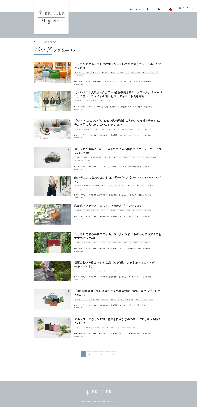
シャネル (112, 129)
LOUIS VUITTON (96, 157)
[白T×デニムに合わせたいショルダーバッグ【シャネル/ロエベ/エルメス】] (98, 190)
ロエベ (89, 160)
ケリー (113, 72)
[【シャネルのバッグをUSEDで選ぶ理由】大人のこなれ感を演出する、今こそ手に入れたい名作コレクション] (98, 133)
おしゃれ (97, 72)
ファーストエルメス (125, 210)
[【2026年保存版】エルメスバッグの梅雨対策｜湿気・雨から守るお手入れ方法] (98, 303)
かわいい (105, 72)
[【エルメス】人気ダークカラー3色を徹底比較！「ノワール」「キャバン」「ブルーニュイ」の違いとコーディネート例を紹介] (98, 105)
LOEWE (86, 157)
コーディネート (81, 271)
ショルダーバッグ (135, 72)
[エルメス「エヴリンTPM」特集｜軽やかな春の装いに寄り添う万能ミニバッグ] (98, 331)
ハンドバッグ (80, 75)
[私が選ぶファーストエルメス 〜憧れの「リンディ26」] (98, 218)
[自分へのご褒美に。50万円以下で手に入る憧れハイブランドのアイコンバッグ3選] (98, 161)
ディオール (125, 157)
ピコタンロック (106, 101)
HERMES (79, 72)
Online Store (135, 9)
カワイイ (104, 129)
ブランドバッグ (143, 129)
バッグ (154, 72)
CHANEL (79, 129)
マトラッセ (147, 242)
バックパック (136, 242)
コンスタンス (123, 72)
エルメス (88, 72)
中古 (152, 129)
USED (87, 129)
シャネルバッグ (123, 129)
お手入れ (105, 299)
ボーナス (155, 157)
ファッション (118, 271)
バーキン (146, 72)
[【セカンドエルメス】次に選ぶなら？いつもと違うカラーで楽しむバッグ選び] (98, 76)
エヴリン (88, 299)
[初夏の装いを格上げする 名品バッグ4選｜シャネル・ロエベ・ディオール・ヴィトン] (98, 275)
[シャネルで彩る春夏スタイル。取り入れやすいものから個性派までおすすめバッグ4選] (98, 246)
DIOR (78, 157)
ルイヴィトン (80, 160)
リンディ (148, 210)
